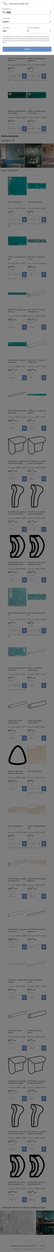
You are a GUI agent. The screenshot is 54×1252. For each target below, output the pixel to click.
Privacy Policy (37, 40)
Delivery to (7, 9)
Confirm (27, 49)
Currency (6, 27)
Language (6, 18)
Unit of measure (33, 27)
